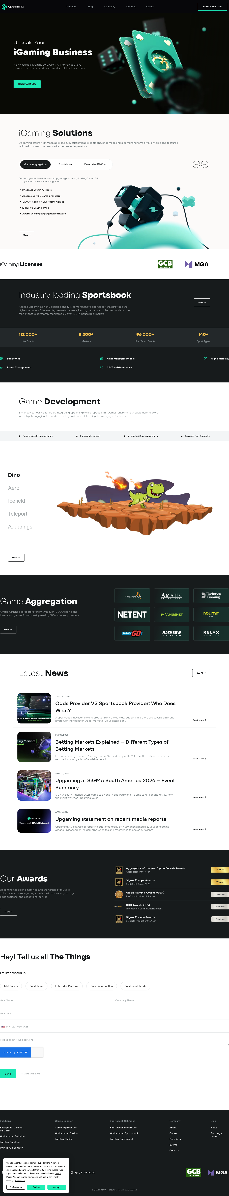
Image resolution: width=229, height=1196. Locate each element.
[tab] (35, 164)
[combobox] (5, 1027)
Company (175, 1120)
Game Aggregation (102, 986)
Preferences (16, 1187)
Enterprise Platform (66, 986)
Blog (213, 1120)
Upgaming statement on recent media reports (110, 819)
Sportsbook (36, 986)
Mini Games (11, 986)
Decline (36, 1187)
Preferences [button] (20, 1180)
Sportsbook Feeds (135, 986)
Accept (56, 1187)
